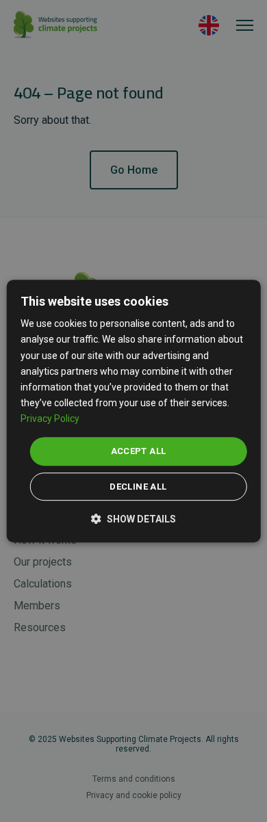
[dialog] (134, 411)
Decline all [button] (138, 486)
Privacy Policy (50, 418)
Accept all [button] (138, 451)
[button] (133, 518)
